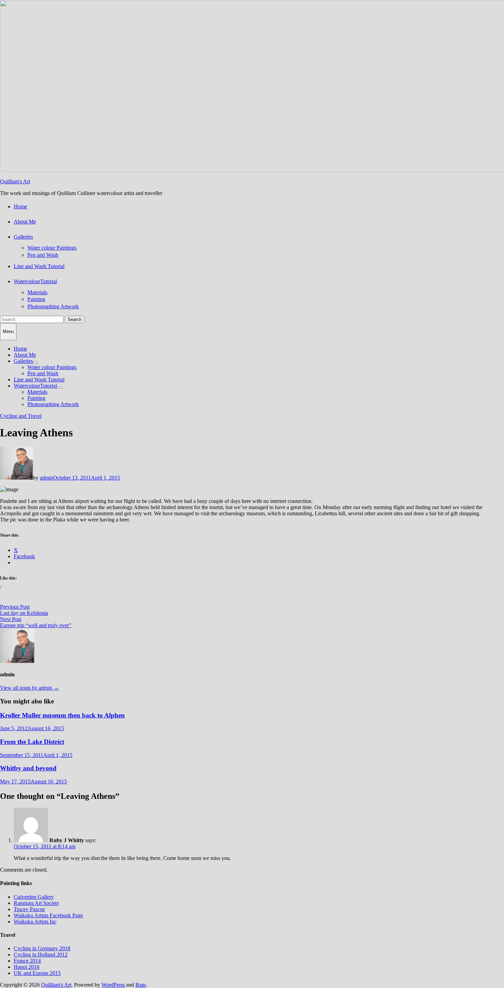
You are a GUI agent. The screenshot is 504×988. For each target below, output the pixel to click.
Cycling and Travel (20, 416)
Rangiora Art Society (36, 903)
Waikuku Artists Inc (35, 921)
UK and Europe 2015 (37, 973)
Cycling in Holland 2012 (41, 954)
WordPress (113, 985)
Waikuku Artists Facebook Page (48, 915)
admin (46, 478)
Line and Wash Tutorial (39, 266)
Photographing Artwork (53, 306)
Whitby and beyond (28, 768)
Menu (8, 331)
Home (20, 206)
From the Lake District (32, 741)
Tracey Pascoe (29, 909)
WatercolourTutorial (35, 281)
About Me (25, 222)
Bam (140, 985)
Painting (36, 299)
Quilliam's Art (15, 181)
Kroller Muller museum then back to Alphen (62, 715)
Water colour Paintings (51, 248)
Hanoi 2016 (26, 967)
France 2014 (27, 961)
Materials (37, 292)
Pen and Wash (42, 255)
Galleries (23, 237)
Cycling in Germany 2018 (42, 948)
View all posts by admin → (29, 688)
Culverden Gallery (34, 897)
